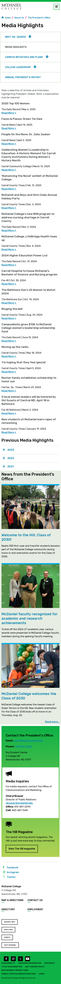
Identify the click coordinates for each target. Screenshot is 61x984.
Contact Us (35, 900)
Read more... (52, 722)
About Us (19, 17)
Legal (42, 974)
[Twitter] (20, 958)
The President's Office (39, 17)
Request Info (9, 922)
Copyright (49, 963)
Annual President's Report (23, 77)
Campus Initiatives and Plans (24, 57)
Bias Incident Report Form (14, 970)
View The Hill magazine (21, 848)
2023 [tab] (10, 449)
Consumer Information (29, 963)
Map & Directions (12, 900)
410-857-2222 (23, 746)
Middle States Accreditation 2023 (18, 974)
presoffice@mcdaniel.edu (28, 740)
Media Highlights (16, 47)
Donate (7, 937)
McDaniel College (11, 886)
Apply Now (8, 930)
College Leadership (18, 67)
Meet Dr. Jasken (15, 36)
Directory (8, 909)
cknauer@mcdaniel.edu (19, 803)
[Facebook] (6, 958)
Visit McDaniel (10, 945)
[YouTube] (27, 958)
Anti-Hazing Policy (34, 967)
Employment (35, 909)
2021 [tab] (10, 466)
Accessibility (8, 963)
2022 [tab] (10, 458)
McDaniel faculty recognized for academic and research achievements (29, 618)
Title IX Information (11, 967)
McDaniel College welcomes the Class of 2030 (28, 696)
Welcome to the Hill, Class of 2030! (26, 537)
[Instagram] (13, 958)
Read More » (9, 112)
